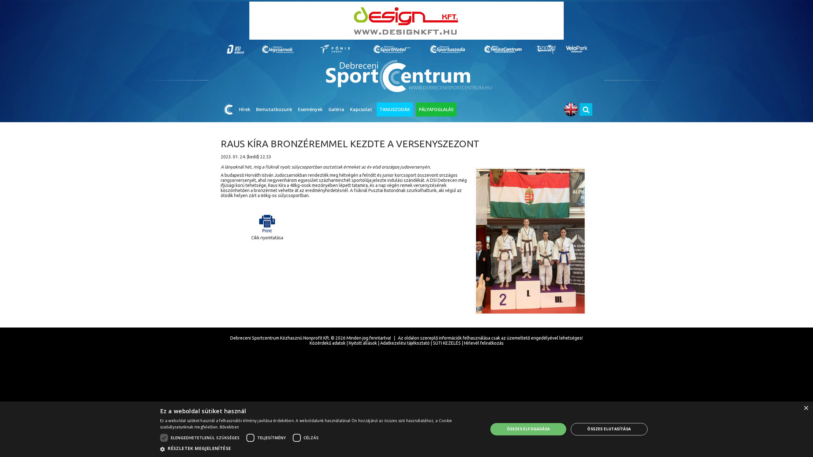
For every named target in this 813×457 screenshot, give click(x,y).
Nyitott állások (363, 343)
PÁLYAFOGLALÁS (436, 109)
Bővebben (229, 427)
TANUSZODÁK (395, 109)
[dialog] (406, 429)
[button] (319, 448)
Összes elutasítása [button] (609, 429)
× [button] (805, 408)
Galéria (336, 109)
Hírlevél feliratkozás (484, 343)
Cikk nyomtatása (267, 237)
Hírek (244, 109)
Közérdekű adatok (328, 343)
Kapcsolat (361, 109)
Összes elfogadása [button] (528, 429)
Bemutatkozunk (274, 109)
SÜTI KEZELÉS (447, 343)
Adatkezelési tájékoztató (405, 343)
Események (310, 109)
